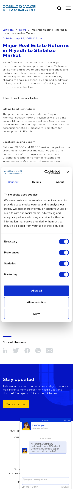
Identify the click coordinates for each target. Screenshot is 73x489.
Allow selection (36, 302)
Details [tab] (36, 181)
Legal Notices (15, 473)
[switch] (64, 252)
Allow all (36, 290)
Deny (36, 313)
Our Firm (15, 430)
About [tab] (60, 181)
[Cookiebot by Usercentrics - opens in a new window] (45, 172)
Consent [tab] (13, 181)
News (22, 29)
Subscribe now (15, 404)
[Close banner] (67, 172)
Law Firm (8, 29)
